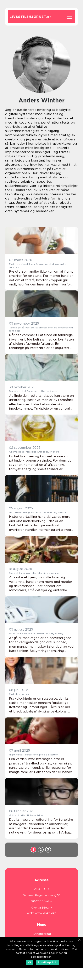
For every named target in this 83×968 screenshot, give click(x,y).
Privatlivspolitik (47, 962)
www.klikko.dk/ (45, 913)
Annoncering (41, 934)
